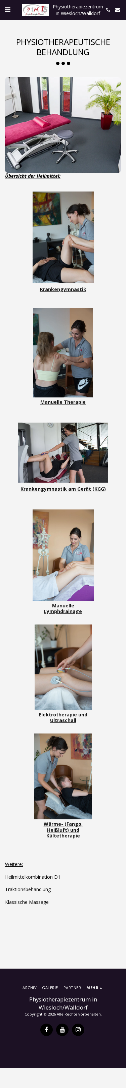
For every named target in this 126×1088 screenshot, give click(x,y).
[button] (7, 9)
